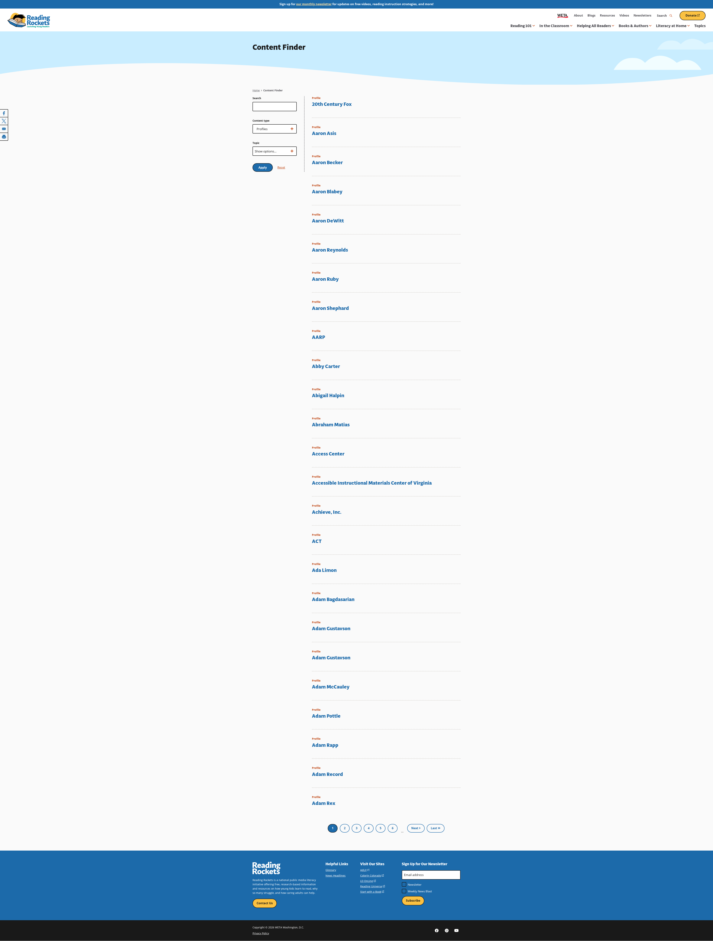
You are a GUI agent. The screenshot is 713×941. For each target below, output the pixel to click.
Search (257, 98)
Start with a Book (372, 891)
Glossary (330, 870)
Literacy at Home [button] (671, 25)
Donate (696, 16)
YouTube (456, 930)
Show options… (265, 130)
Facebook (437, 930)
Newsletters (642, 15)
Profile (316, 98)
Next (415, 828)
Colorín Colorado (372, 875)
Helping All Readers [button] (594, 25)
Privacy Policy (261, 933)
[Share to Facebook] (4, 113)
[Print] (4, 137)
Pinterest (446, 930)
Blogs (591, 15)
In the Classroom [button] (554, 25)
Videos (624, 15)
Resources (607, 15)
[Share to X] (4, 121)
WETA (562, 15)
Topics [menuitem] (700, 25)
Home (256, 90)
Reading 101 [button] (521, 25)
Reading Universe (372, 886)
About (578, 15)
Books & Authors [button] (633, 25)
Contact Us (265, 903)
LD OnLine (368, 881)
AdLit (364, 870)
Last (434, 828)
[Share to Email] (4, 129)
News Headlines (335, 875)
